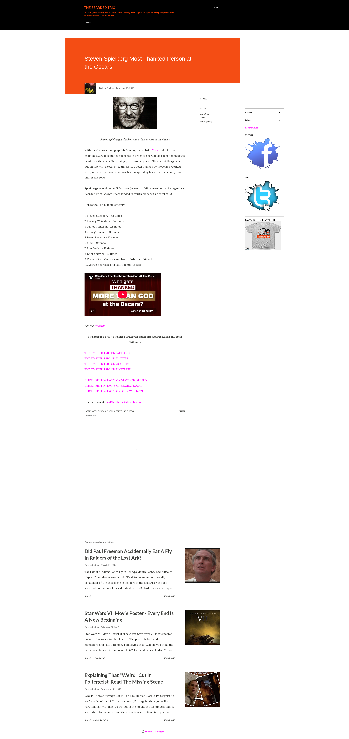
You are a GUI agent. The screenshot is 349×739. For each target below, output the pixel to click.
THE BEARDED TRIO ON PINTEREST (108, 369)
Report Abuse (251, 127)
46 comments (100, 720)
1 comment (99, 658)
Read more (169, 596)
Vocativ (157, 150)
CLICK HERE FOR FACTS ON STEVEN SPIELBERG (116, 380)
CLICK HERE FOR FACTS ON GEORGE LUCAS (113, 385)
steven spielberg (206, 121)
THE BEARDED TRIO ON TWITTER (106, 358)
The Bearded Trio (99, 8)
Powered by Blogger (154, 731)
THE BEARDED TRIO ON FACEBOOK (107, 353)
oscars (202, 117)
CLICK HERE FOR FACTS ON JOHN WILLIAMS (114, 391)
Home (88, 22)
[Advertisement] (131, 506)
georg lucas (204, 114)
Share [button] (203, 99)
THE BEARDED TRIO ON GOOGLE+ (107, 364)
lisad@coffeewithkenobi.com (123, 402)
